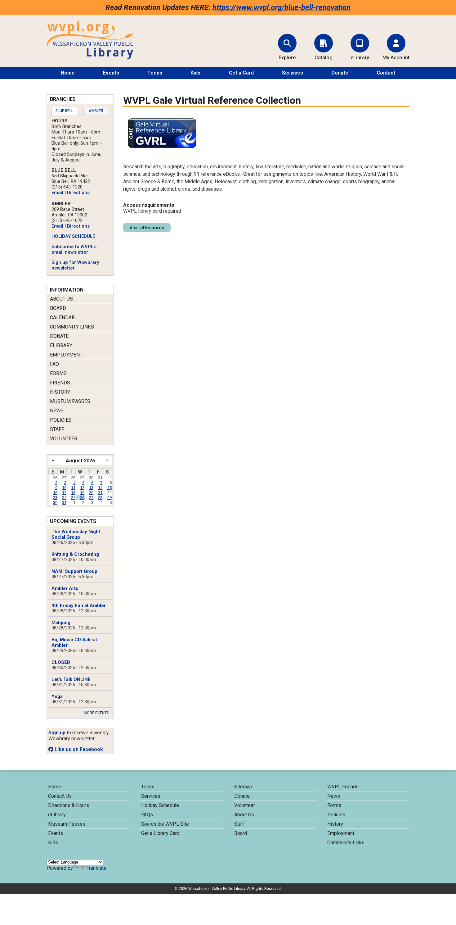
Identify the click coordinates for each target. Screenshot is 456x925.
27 (91, 497)
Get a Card (241, 73)
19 (82, 492)
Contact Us (60, 796)
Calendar (62, 317)
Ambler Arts (64, 588)
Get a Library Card (160, 833)
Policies (61, 420)
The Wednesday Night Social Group (75, 534)
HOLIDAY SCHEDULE (73, 236)
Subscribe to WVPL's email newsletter (73, 249)
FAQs (147, 815)
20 (91, 492)
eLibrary (61, 345)
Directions (78, 192)
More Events (96, 713)
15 (109, 487)
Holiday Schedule (160, 805)
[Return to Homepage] (90, 58)
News (57, 411)
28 (100, 497)
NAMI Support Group (74, 571)
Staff (57, 429)
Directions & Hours (68, 805)
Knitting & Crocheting (75, 554)
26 (82, 497)
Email (57, 192)
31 (64, 502)
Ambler (96, 111)
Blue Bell (64, 111)
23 (55, 497)
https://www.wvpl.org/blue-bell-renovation (281, 7)
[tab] (64, 111)
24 (64, 497)
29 (109, 497)
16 (55, 492)
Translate (96, 868)
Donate (339, 73)
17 (64, 492)
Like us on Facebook (78, 749)
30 (55, 502)
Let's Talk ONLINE (71, 679)
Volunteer (63, 439)
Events (111, 73)
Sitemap (243, 787)
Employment (66, 355)
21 (100, 492)
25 (73, 497)
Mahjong (60, 622)
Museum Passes (70, 401)
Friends (60, 383)
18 (73, 492)
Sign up (56, 733)
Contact (386, 73)
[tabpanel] (80, 194)
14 (100, 487)
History (60, 392)
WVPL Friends (343, 787)
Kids (195, 73)
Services (292, 73)
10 (64, 487)
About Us (61, 299)
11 (73, 487)
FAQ (54, 364)
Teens (154, 73)
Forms (58, 373)
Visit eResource (146, 227)
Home (68, 73)
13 (91, 487)
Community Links (72, 327)
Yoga (57, 696)
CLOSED (60, 662)
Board (58, 308)
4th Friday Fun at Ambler (78, 605)
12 (82, 487)
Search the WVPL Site (165, 824)
